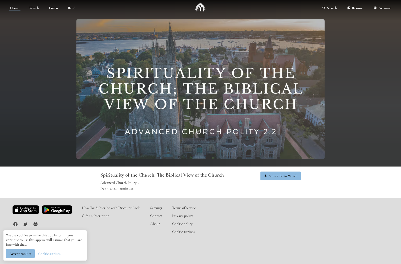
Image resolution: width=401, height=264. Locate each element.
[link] (14, 8)
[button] (280, 176)
